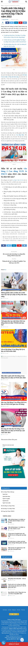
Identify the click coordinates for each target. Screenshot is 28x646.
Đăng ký (14, 609)
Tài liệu (18, 609)
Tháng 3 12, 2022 (5, 353)
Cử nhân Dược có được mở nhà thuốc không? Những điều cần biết (17, 542)
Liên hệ (9, 609)
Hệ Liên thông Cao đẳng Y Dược (8, 505)
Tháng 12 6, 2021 (5, 434)
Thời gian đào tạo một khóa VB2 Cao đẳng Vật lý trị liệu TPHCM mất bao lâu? (13, 323)
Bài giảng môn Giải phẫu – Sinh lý (17, 578)
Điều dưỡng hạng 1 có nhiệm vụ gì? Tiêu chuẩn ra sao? (16, 527)
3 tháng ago (11, 530)
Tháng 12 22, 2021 (5, 406)
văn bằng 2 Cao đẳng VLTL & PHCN (14, 171)
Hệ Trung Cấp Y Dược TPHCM (7, 511)
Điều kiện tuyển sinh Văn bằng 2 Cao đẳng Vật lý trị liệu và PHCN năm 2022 (13, 377)
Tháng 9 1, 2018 (12, 595)
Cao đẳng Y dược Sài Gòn (18, 180)
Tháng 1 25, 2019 (12, 580)
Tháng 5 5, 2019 (6, 574)
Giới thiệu (5, 609)
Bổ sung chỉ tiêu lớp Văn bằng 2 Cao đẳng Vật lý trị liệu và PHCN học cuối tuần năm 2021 (13, 430)
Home (2, 5)
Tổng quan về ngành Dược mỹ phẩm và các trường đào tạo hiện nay (17, 535)
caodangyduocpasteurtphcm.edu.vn (16, 636)
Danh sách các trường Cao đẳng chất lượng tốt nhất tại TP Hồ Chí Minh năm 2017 (17, 586)
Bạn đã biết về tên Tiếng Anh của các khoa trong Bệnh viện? (17, 592)
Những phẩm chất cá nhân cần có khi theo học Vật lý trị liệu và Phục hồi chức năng (14, 294)
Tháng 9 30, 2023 (5, 326)
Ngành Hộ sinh (5, 500)
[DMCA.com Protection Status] (14, 614)
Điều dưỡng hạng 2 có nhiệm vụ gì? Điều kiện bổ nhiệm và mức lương (16, 521)
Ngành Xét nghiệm (6, 498)
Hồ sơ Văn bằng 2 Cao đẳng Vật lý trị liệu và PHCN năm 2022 (13, 350)
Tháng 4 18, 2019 (12, 589)
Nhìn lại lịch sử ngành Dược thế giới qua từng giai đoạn (16, 548)
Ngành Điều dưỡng (6, 496)
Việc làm (23, 609)
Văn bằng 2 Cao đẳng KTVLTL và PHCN (11, 5)
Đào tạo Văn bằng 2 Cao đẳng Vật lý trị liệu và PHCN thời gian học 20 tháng (13, 403)
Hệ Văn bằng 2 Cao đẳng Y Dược (8, 508)
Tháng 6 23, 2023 (5, 298)
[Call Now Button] (3, 643)
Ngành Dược (5, 494)
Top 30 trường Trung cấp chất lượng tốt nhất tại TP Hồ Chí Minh (14, 572)
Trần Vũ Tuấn (5, 19)
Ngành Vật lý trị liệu (6, 502)
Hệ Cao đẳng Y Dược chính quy (7, 491)
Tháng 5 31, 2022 (14, 19)
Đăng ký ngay (14, 644)
